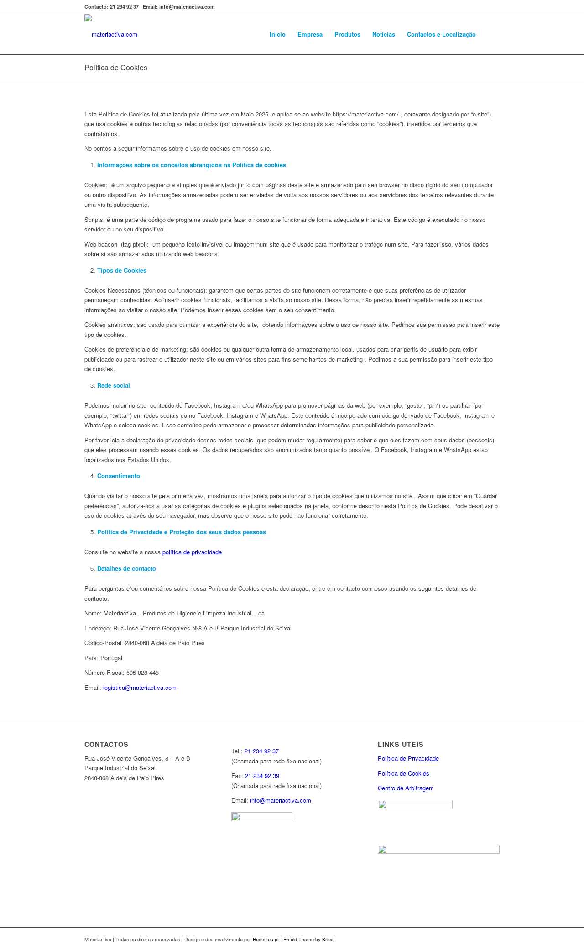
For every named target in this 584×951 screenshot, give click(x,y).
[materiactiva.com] (110, 34)
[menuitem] (278, 34)
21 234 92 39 (262, 775)
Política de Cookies (115, 67)
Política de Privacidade (408, 758)
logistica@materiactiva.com (140, 687)
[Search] (491, 34)
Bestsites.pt (266, 939)
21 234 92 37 (262, 750)
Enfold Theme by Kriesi (308, 939)
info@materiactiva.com (280, 800)
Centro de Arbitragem (406, 787)
